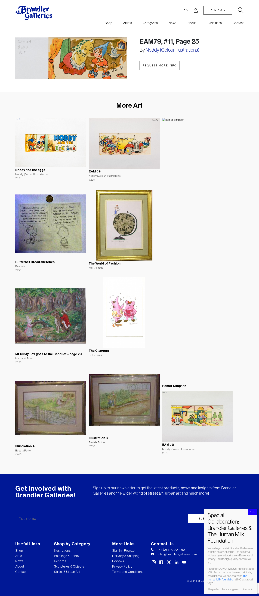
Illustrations (62, 550)
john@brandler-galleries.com (177, 554)
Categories (150, 23)
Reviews (118, 561)
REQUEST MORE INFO (160, 65)
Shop (108, 23)
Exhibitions (214, 23)
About (191, 23)
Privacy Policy (122, 566)
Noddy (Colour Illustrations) (172, 50)
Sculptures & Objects (69, 566)
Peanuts (20, 266)
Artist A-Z (217, 10)
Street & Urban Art (67, 572)
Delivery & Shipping (126, 556)
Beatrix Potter (97, 442)
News (173, 23)
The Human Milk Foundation (227, 577)
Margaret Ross (24, 358)
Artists (127, 23)
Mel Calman (96, 267)
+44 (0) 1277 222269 (171, 549)
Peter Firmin (96, 355)
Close (252, 511)
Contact (238, 23)
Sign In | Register (124, 550)
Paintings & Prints (66, 556)
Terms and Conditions (127, 572)
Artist (19, 556)
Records (60, 561)
